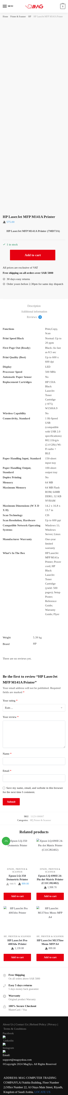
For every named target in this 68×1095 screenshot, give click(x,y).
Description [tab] (34, 305)
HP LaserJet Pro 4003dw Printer (17, 942)
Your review (11, 717)
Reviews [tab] (34, 317)
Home (5, 16)
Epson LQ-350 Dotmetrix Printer (17, 877)
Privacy (52, 1024)
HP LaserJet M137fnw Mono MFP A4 (50, 942)
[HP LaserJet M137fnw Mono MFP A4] (50, 920)
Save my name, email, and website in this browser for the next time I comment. (33, 790)
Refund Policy (38, 1024)
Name (7, 753)
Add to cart (33, 255)
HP (29, 16)
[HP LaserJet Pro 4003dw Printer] (17, 920)
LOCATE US (42, 1092)
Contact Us (22, 1024)
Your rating (10, 700)
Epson (10, 869)
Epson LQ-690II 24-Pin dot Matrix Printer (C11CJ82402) (50, 879)
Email (7, 770)
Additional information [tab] (34, 311)
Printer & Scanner (18, 16)
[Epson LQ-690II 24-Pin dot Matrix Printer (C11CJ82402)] (50, 852)
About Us (8, 1024)
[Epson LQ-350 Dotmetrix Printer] (17, 852)
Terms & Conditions (14, 1028)
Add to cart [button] (17, 896)
